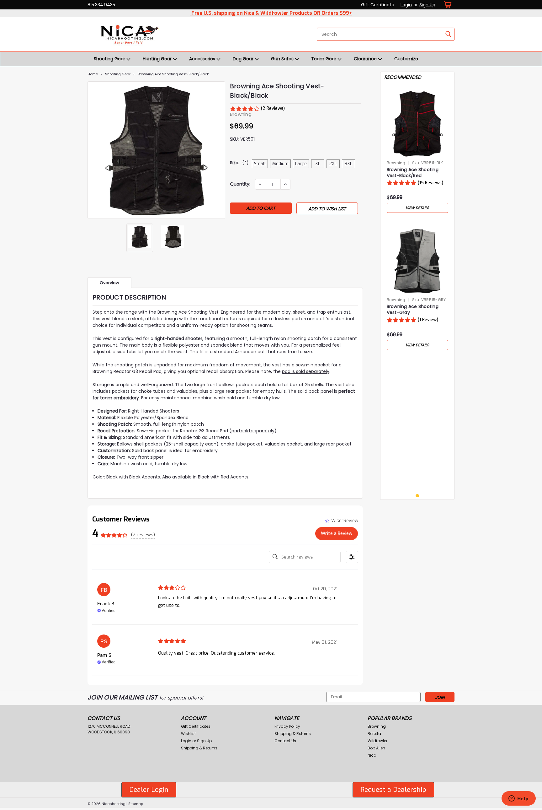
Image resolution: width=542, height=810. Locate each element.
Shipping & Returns (199, 748)
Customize (406, 59)
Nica (372, 755)
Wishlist (188, 733)
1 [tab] (417, 496)
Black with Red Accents (223, 477)
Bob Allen (376, 748)
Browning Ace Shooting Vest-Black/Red (412, 173)
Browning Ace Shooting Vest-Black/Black (173, 74)
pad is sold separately (305, 371)
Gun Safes (283, 59)
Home (93, 74)
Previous (93, 150)
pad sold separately (252, 431)
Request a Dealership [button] (393, 789)
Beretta (374, 733)
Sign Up (427, 5)
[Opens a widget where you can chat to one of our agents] (518, 799)
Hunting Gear (158, 59)
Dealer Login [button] (148, 789)
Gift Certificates (195, 726)
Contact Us (285, 740)
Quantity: (240, 184)
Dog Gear (244, 59)
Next (219, 150)
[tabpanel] (417, 151)
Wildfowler (377, 740)
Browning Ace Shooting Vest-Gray (412, 310)
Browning (396, 162)
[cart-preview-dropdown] (446, 4)
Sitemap (135, 803)
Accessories (202, 59)
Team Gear (324, 59)
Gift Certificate (377, 5)
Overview (109, 283)
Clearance (366, 59)
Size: (239, 162)
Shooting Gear (110, 59)
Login (406, 5)
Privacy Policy (287, 726)
